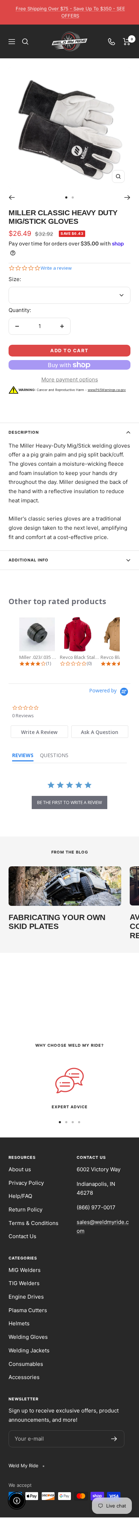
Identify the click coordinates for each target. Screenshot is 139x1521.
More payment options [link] (69, 379)
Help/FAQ (20, 1196)
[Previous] (12, 197)
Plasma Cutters (28, 1310)
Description (24, 432)
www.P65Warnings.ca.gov (107, 390)
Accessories (24, 1377)
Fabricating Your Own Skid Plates (57, 922)
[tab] (39, 731)
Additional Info (28, 560)
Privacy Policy (26, 1182)
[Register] (114, 1438)
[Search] (25, 41)
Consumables (26, 1364)
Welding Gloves (28, 1336)
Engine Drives (26, 1296)
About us (20, 1169)
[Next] (127, 197)
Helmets (19, 1323)
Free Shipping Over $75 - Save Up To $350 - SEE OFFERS (70, 12)
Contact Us (22, 1236)
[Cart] (126, 41)
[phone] (111, 41)
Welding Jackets (29, 1350)
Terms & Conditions (33, 1223)
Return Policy (25, 1209)
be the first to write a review (69, 802)
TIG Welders (24, 1283)
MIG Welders (25, 1270)
